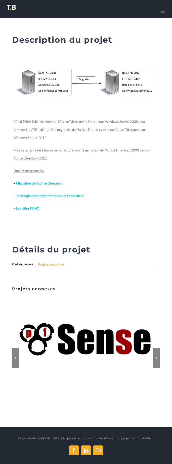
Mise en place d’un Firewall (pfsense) (80, 340)
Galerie (91, 340)
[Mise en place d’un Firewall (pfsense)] (86, 339)
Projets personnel (51, 264)
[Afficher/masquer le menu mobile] (163, 11)
